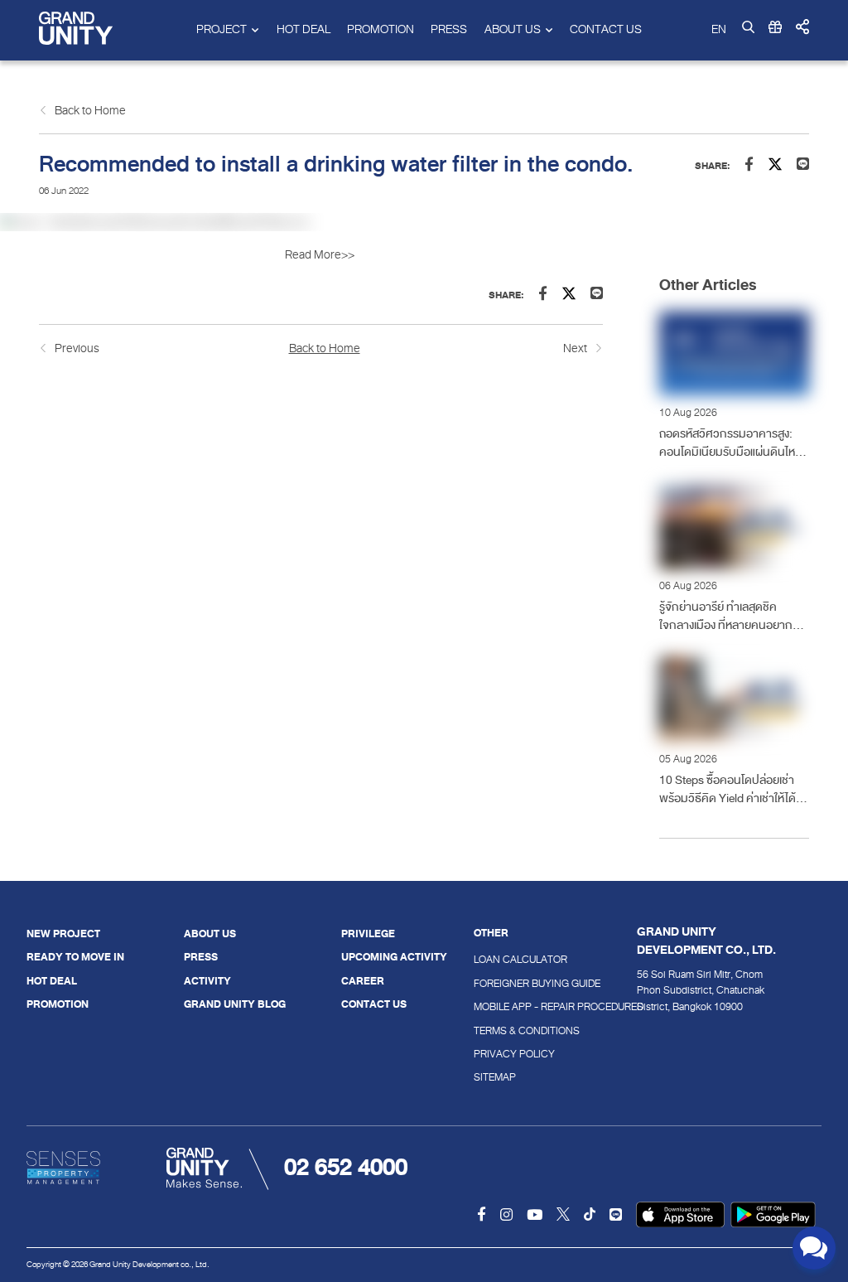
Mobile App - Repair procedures (505, 1007)
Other (491, 934)
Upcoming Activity (394, 957)
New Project (63, 934)
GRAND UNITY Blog (235, 1004)
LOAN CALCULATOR (505, 959)
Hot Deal (303, 29)
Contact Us (606, 29)
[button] (802, 28)
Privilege (368, 934)
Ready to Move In (75, 957)
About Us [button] (512, 29)
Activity (207, 981)
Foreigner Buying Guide (505, 983)
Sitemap (495, 1077)
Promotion (380, 29)
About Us (210, 934)
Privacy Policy (505, 1054)
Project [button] (221, 29)
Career (362, 981)
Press (449, 29)
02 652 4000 (345, 1167)
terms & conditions (505, 1031)
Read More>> (320, 254)
